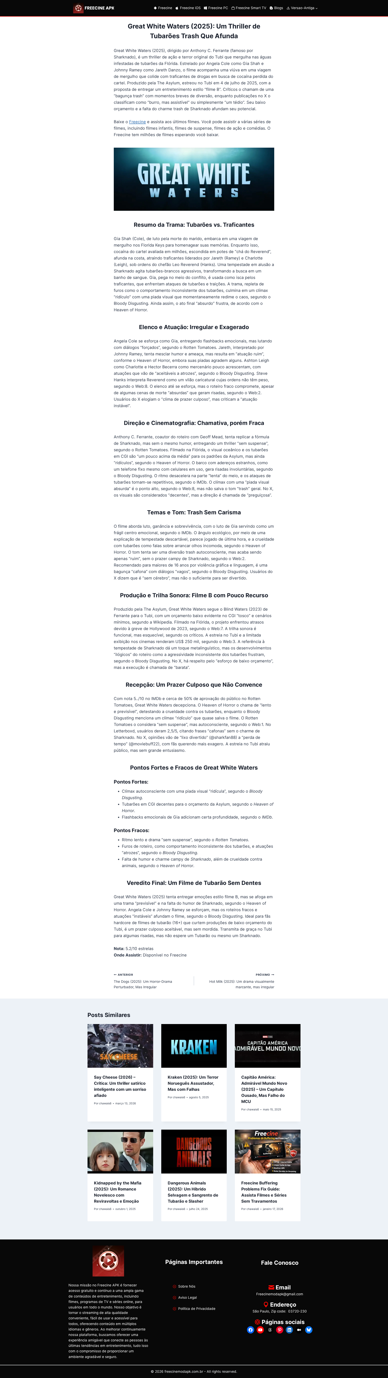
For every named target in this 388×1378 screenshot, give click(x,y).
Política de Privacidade (196, 1309)
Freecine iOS (190, 8)
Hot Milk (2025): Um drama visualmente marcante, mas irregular (241, 981)
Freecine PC (218, 8)
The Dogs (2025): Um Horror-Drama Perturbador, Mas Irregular (143, 981)
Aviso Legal (187, 1297)
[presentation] (120, 1046)
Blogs (278, 8)
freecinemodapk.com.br (183, 1372)
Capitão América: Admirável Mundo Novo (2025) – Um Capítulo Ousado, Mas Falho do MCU (264, 1089)
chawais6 (105, 1103)
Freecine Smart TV (251, 8)
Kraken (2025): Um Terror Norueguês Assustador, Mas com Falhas (193, 1083)
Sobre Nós (186, 1286)
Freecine (165, 8)
